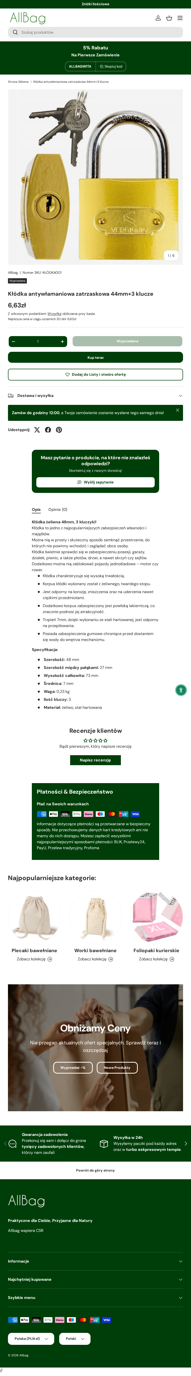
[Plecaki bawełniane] (34, 917)
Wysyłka (54, 313)
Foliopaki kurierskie (156, 950)
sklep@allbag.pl (95, 4)
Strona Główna (18, 81)
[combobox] (95, 32)
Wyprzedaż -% (73, 1067)
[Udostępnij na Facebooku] (48, 429)
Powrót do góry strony (95, 1170)
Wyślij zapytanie (99, 482)
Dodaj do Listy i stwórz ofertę (99, 374)
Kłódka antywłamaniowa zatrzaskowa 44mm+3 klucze (71, 81)
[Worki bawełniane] (95, 917)
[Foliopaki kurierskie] (156, 917)
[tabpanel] (95, 617)
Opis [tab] (36, 509)
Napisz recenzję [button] (95, 760)
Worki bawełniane (95, 950)
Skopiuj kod (113, 66)
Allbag (13, 272)
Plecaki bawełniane (34, 950)
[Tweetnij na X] (37, 429)
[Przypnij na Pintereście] (58, 429)
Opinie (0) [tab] (57, 509)
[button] (181, 690)
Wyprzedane (127, 341)
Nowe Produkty (117, 1067)
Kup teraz (96, 357)
